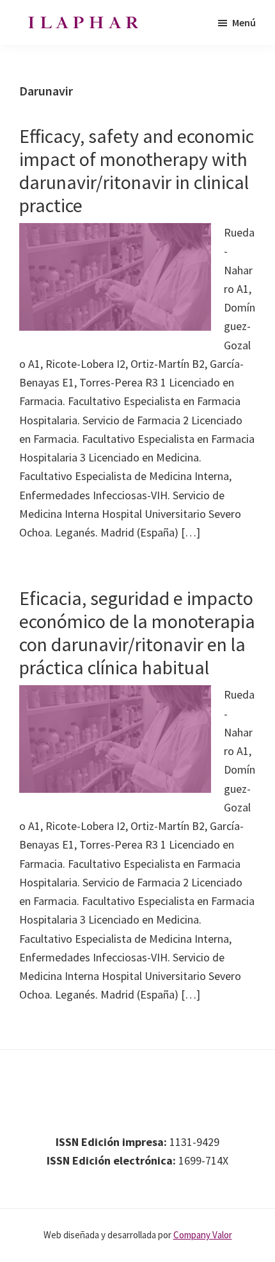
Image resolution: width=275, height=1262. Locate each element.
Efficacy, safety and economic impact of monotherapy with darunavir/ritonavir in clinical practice (136, 170)
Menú (244, 22)
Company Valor (202, 1235)
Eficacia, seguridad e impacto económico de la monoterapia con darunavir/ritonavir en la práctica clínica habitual (137, 632)
